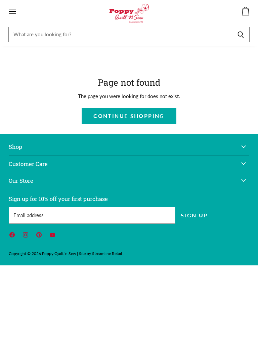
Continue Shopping (128, 116)
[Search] (241, 34)
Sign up (194, 215)
